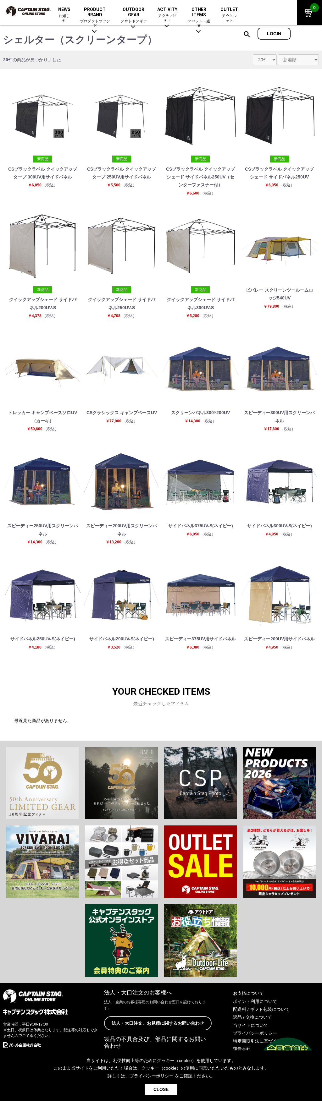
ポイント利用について (255, 1001)
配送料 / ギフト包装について (261, 1009)
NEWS (64, 15)
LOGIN (274, 33)
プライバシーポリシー (255, 1033)
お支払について (248, 993)
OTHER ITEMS (199, 17)
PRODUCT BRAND (95, 17)
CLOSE (161, 1089)
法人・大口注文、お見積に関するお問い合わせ (158, 1023)
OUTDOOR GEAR (133, 15)
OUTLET (229, 15)
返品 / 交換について (252, 1017)
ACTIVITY (167, 15)
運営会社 (242, 1049)
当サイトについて (250, 1025)
